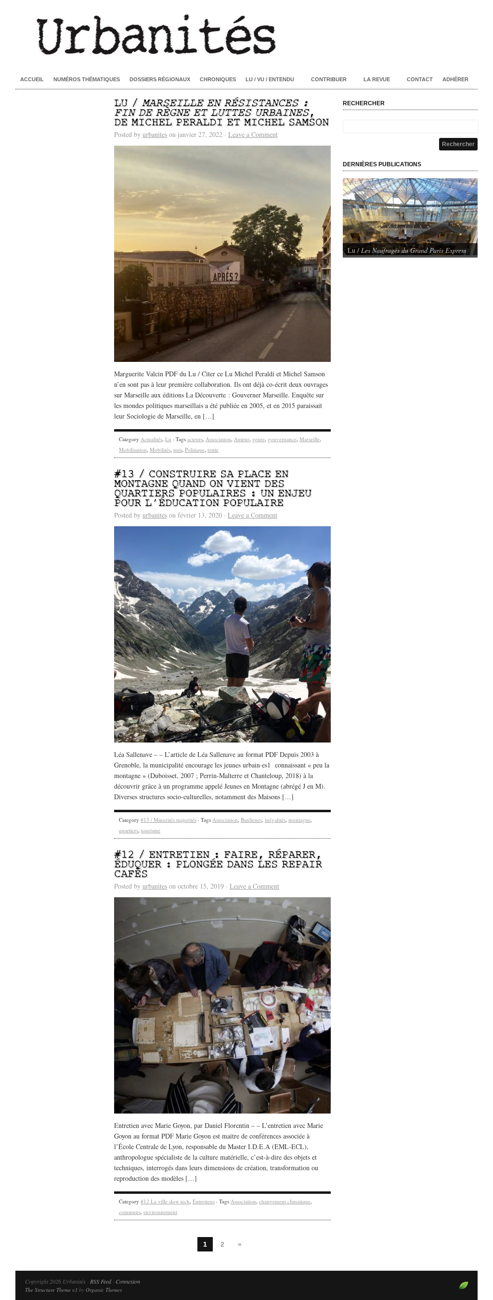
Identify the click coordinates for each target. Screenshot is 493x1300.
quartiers (128, 830)
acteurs (195, 439)
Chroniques (218, 79)
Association (218, 439)
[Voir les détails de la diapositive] (410, 217)
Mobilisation (133, 449)
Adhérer (455, 79)
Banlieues (251, 819)
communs (130, 1211)
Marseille (309, 439)
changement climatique (285, 1201)
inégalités (275, 819)
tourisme (150, 830)
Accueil (32, 79)
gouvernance (282, 439)
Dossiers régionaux (160, 79)
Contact (420, 79)
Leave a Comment (253, 134)
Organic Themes (104, 1289)
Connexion (128, 1281)
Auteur (241, 439)
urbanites (155, 134)
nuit (177, 449)
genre (258, 439)
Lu (168, 439)
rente (213, 449)
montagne (299, 819)
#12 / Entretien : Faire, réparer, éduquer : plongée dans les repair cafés (218, 865)
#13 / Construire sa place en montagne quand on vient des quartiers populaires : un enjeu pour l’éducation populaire (212, 489)
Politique (195, 449)
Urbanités (246, 33)
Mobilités (160, 449)
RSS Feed (100, 1281)
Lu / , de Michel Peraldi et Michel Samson (221, 113)
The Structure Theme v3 (51, 1289)
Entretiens (204, 1201)
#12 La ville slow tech (165, 1201)
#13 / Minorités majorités (168, 819)
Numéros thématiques (86, 79)
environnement (160, 1211)
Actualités (151, 439)
